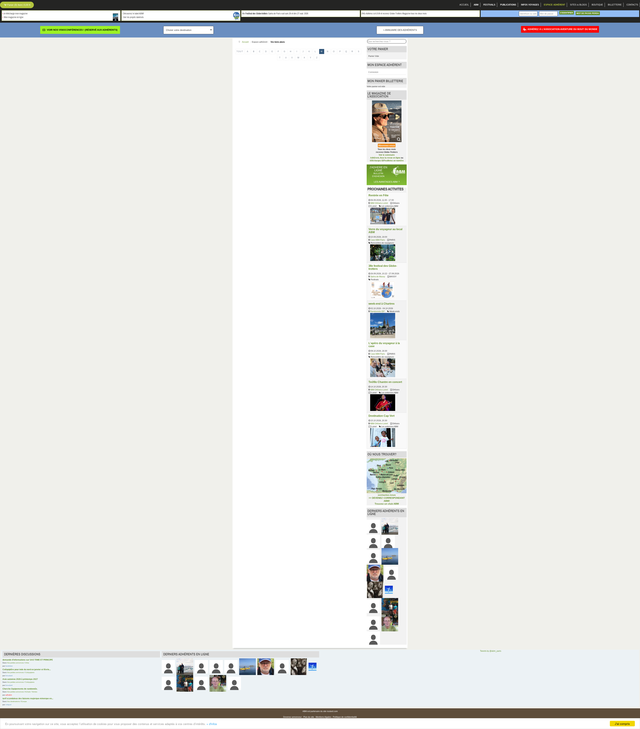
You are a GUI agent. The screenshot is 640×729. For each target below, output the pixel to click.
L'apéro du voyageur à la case (384, 345)
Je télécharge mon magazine (16, 13)
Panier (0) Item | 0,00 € (18, 4)
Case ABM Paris (377, 240)
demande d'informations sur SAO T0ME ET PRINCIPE (27, 660)
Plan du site (308, 717)
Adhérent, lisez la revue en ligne (385, 158)
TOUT (239, 51)
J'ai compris (622, 724)
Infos (27, 663)
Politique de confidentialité (345, 717)
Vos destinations (13, 701)
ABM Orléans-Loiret (379, 203)
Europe (24, 701)
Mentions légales (323, 717)
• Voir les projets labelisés (133, 17)
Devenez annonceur (292, 717)
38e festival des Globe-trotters (382, 267)
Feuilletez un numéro (394, 160)
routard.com (332, 711)
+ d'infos (211, 724)
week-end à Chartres (381, 303)
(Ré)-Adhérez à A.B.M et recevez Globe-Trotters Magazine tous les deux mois (394, 13)
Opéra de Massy (377, 276)
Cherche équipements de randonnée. (20, 689)
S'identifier (566, 12)
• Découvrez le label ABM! (133, 13)
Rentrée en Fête (378, 195)
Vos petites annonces (15, 663)
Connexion (373, 72)
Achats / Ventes (31, 692)
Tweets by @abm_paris (490, 651)
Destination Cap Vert (381, 415)
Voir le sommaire (387, 155)
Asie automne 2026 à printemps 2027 (20, 679)
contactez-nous (387, 495)
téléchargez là (376, 160)
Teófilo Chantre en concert (385, 381)
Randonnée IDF (377, 311)
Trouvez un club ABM (387, 503)
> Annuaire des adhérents (400, 30)
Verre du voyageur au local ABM (385, 231)
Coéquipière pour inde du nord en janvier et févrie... (26, 669)
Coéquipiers (29, 672)
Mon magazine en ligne (13, 17)
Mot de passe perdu (587, 13)
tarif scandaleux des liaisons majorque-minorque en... (27, 698)
